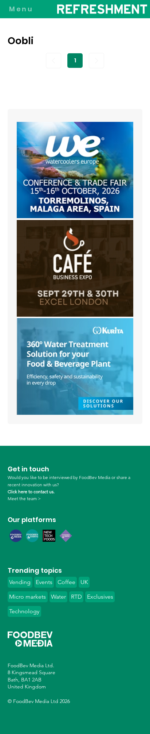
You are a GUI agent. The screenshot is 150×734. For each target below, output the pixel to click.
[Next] (96, 60)
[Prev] (53, 60)
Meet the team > (24, 498)
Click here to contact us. (31, 491)
